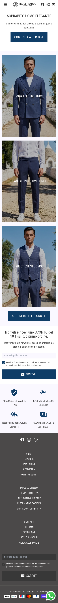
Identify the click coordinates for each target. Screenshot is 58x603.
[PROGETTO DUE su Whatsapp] (35, 440)
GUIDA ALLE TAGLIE (29, 542)
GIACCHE (29, 459)
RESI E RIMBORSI (29, 537)
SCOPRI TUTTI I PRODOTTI (29, 316)
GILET (29, 453)
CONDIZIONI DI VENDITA (29, 508)
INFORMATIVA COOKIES (29, 503)
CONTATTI (29, 521)
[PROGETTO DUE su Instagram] (29, 440)
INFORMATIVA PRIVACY (29, 498)
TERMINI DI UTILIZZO (29, 493)
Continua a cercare (29, 37)
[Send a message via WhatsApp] (50, 595)
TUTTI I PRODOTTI (29, 474)
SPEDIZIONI (29, 532)
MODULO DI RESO (29, 487)
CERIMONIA (29, 469)
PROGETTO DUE (22, 592)
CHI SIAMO (29, 527)
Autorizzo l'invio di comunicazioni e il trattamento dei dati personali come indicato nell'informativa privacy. (28, 363)
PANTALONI (29, 464)
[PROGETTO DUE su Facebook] (22, 440)
